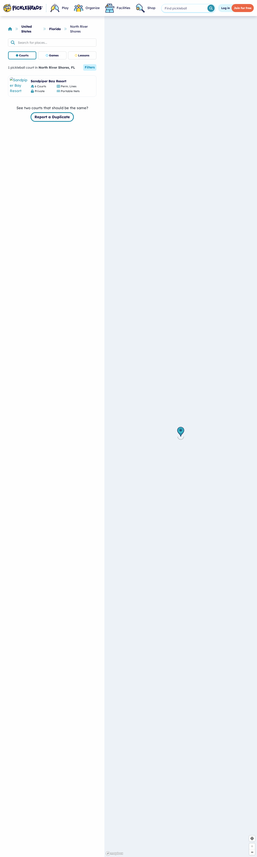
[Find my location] (252, 838)
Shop (151, 8)
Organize (93, 8)
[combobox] (184, 8)
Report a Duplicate (52, 117)
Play (65, 8)
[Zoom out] (252, 852)
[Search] (211, 8)
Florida (55, 29)
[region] (180, 436)
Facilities (123, 8)
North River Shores (79, 28)
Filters (90, 67)
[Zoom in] (252, 846)
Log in (225, 8)
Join (242, 8)
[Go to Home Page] (23, 8)
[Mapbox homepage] (114, 853)
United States (26, 28)
